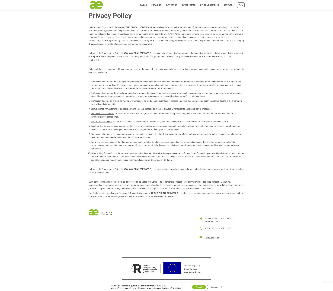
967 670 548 (208, 228)
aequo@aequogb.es (212, 238)
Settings (214, 287)
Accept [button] (199, 287)
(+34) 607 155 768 (223, 228)
